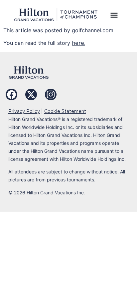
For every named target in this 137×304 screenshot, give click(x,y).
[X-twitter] (31, 94)
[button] (114, 15)
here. (78, 43)
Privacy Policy (24, 111)
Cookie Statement (65, 111)
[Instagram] (51, 94)
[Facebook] (11, 94)
